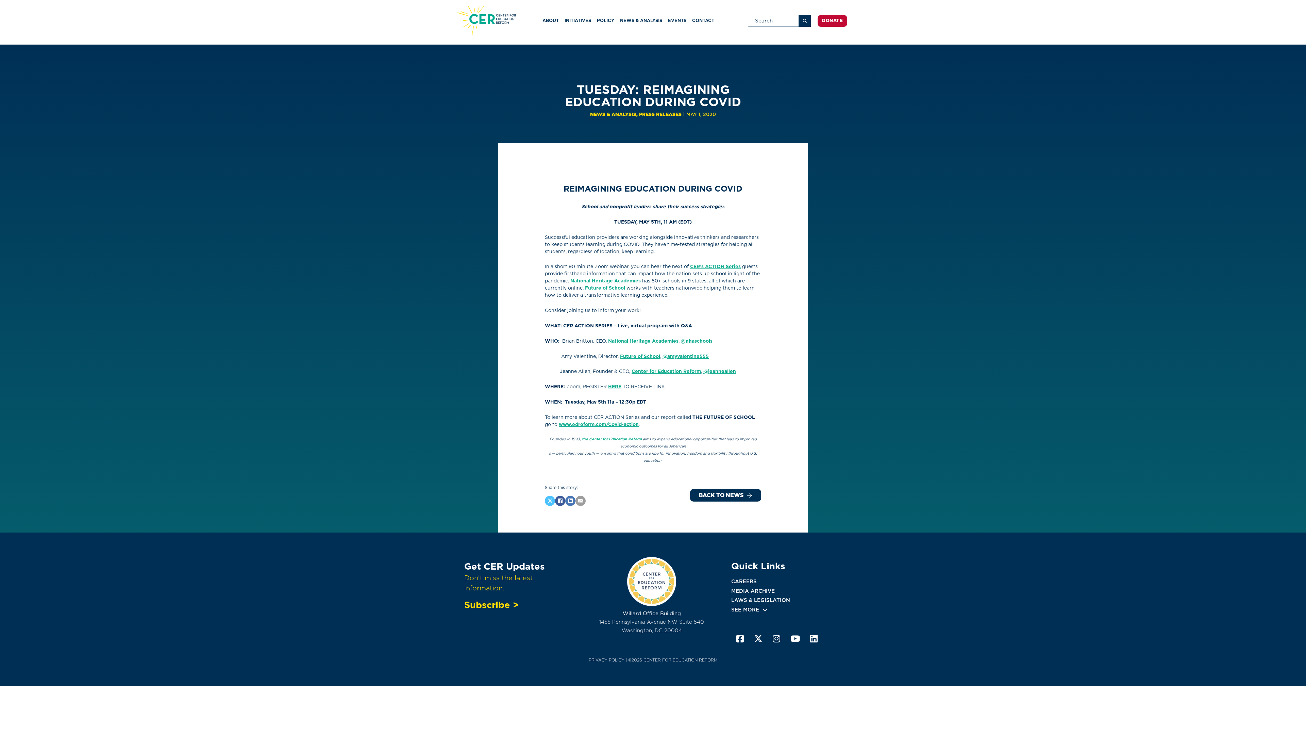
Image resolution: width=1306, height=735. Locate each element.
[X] (550, 501)
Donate (832, 20)
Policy (605, 20)
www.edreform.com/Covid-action (599, 424)
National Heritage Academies (605, 280)
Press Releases (660, 114)
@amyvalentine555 (686, 356)
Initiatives (578, 20)
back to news (721, 495)
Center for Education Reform (666, 371)
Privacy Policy (606, 660)
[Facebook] (560, 501)
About (550, 20)
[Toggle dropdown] (765, 609)
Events (677, 20)
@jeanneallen (719, 371)
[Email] (580, 501)
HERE (614, 386)
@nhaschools (697, 341)
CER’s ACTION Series (715, 266)
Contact (703, 20)
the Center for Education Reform (612, 439)
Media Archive (753, 591)
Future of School (605, 288)
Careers (744, 581)
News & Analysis (641, 20)
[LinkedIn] (570, 501)
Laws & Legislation (760, 600)
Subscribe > (491, 604)
